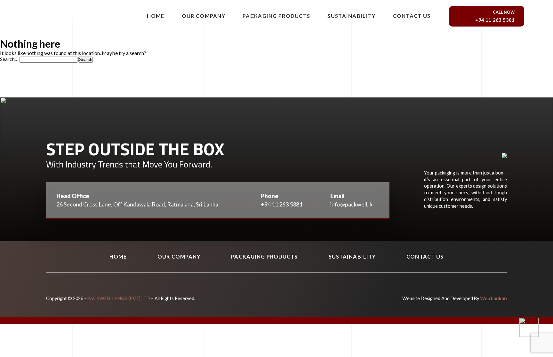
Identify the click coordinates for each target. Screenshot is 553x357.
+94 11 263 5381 (281, 204)
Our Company (203, 16)
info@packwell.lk (351, 204)
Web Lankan (493, 298)
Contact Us (412, 16)
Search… (9, 59)
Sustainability (351, 16)
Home (155, 16)
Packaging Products (276, 16)
